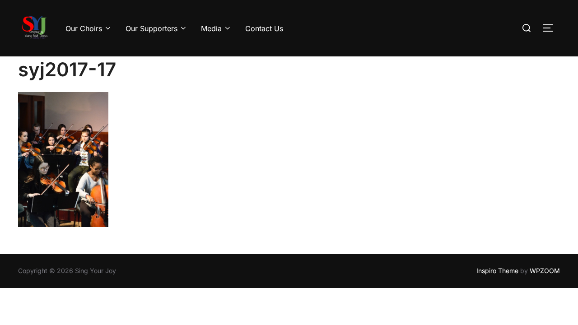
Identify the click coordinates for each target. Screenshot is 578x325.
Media (211, 28)
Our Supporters (151, 28)
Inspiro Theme (497, 270)
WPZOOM (545, 270)
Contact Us (264, 28)
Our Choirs (83, 28)
